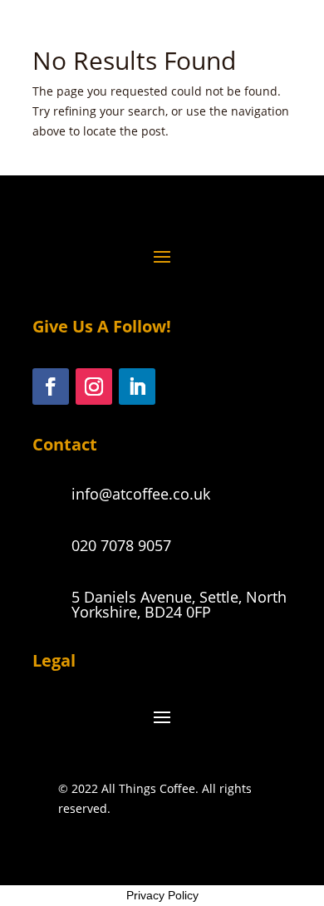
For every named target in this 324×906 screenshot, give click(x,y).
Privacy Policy (162, 895)
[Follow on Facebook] (50, 386)
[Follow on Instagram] (94, 386)
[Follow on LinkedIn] (137, 386)
